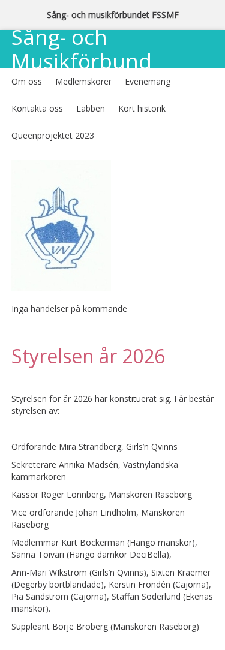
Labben (90, 108)
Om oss (26, 81)
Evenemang (147, 81)
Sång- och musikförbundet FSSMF (113, 14)
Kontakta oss (37, 108)
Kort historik (142, 108)
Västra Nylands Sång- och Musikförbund (85, 38)
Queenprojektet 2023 (52, 135)
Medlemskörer (83, 81)
